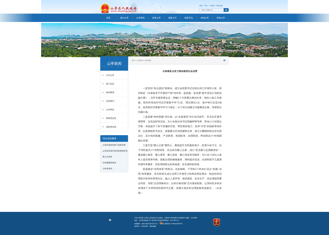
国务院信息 (111, 118)
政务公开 (156, 18)
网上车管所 (107, 157)
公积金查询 (107, 169)
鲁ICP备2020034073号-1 (150, 224)
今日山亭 (110, 75)
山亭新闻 (140, 18)
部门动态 (110, 84)
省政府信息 (111, 127)
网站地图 (219, 6)
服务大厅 (172, 18)
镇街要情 (110, 92)
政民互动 (189, 18)
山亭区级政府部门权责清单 (114, 145)
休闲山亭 (205, 18)
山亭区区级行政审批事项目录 (115, 151)
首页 (108, 18)
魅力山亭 (124, 18)
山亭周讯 (110, 110)
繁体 (201, 6)
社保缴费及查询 (109, 163)
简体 (206, 6)
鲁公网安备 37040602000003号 (172, 224)
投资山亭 (221, 18)
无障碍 (212, 6)
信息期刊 (110, 101)
